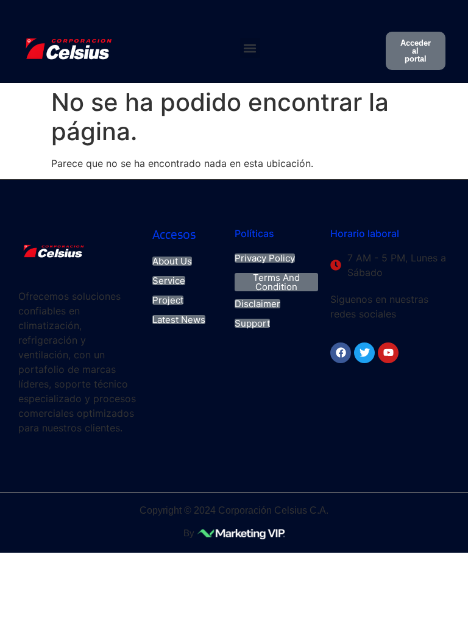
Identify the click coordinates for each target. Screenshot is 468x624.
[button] (250, 48)
